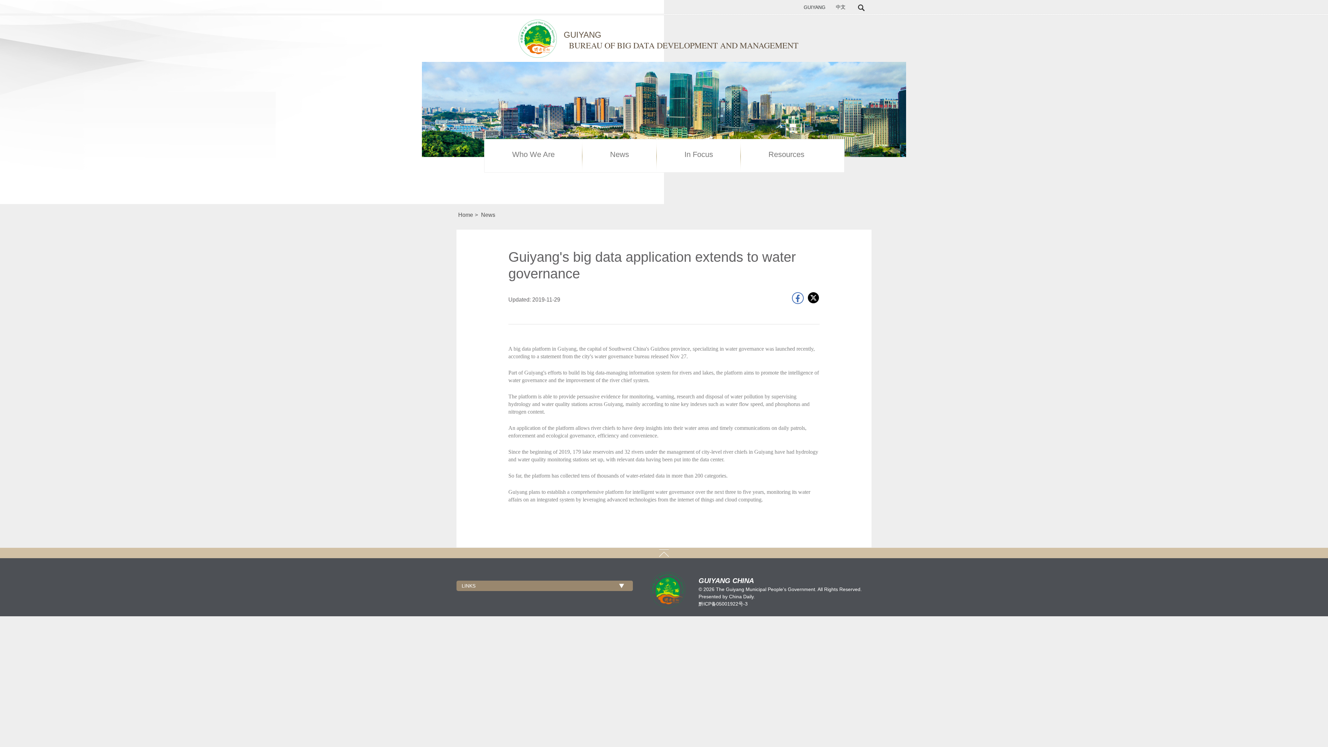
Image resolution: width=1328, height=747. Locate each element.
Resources (786, 154)
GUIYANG (815, 7)
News (619, 154)
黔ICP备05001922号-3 (723, 604)
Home (465, 215)
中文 (841, 7)
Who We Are (533, 154)
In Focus (698, 154)
